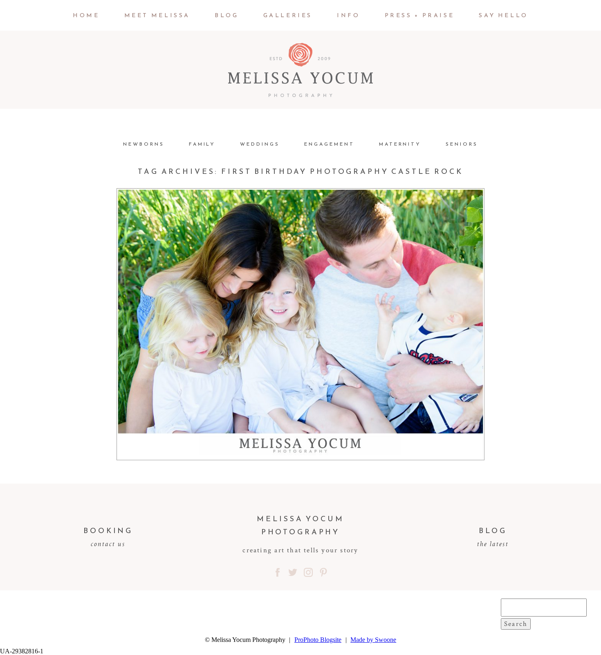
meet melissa (157, 15)
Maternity (400, 144)
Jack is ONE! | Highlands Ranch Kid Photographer (298, 289)
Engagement (329, 144)
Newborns (143, 144)
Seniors (462, 144)
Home (86, 15)
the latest (493, 543)
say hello (503, 15)
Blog (226, 15)
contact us (108, 543)
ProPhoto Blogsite (317, 639)
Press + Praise (420, 15)
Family (202, 144)
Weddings (260, 144)
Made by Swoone (373, 639)
